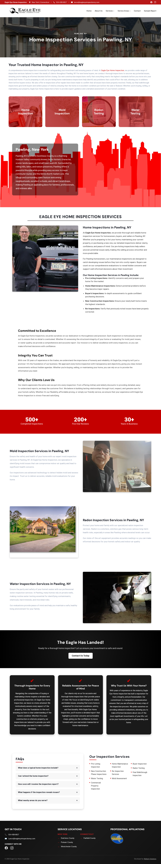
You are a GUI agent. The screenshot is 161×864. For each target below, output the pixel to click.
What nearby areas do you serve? (48, 800)
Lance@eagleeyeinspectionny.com (21, 839)
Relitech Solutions (150, 859)
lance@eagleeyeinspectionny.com (86, 2)
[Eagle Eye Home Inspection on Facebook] (151, 2)
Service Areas (123, 11)
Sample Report (150, 11)
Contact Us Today (80, 655)
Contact (137, 11)
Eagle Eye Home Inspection (112, 70)
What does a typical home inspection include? (48, 768)
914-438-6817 (61, 2)
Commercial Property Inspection (96, 786)
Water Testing (97, 778)
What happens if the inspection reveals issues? (48, 792)
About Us (98, 11)
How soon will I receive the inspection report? (48, 784)
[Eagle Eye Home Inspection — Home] (25, 11)
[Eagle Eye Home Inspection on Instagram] (154, 2)
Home (89, 11)
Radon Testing (139, 768)
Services (109, 11)
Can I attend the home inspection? (48, 776)
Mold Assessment (119, 778)
